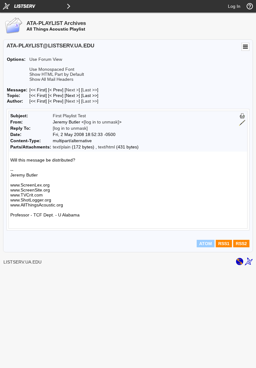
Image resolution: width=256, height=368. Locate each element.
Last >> (89, 89)
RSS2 (241, 243)
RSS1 (223, 243)
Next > (72, 89)
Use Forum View (45, 59)
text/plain (62, 146)
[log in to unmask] (101, 121)
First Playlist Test (69, 115)
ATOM (205, 243)
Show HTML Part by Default (56, 74)
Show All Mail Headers (51, 79)
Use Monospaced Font (51, 69)
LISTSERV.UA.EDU (22, 261)
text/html (106, 146)
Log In (234, 6)
